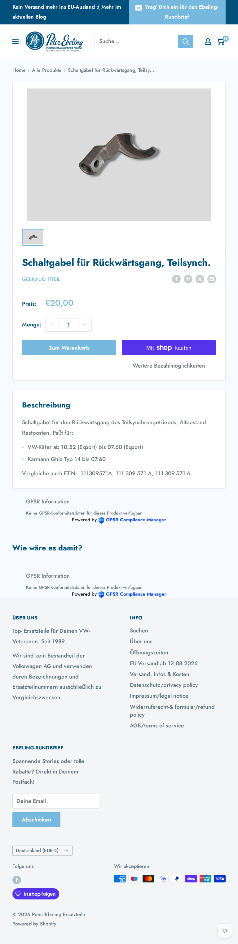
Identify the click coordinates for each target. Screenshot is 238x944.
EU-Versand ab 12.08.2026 (164, 663)
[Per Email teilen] (211, 279)
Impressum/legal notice (159, 696)
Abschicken (36, 820)
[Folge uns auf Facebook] (16, 879)
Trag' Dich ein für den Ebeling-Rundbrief (181, 11)
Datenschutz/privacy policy (164, 685)
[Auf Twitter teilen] (200, 279)
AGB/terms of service (157, 726)
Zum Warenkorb (69, 348)
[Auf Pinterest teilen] (188, 279)
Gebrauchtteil (41, 279)
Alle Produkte (47, 70)
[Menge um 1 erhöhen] (84, 324)
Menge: (32, 325)
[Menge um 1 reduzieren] (52, 324)
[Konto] (208, 41)
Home (19, 70)
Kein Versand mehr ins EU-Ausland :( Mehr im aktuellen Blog (66, 11)
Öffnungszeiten (149, 653)
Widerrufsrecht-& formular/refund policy (172, 711)
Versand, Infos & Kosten (159, 674)
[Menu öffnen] (15, 41)
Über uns (141, 641)
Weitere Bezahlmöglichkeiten (169, 366)
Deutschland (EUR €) (37, 850)
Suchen (139, 631)
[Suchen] (185, 41)
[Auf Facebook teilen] (176, 279)
